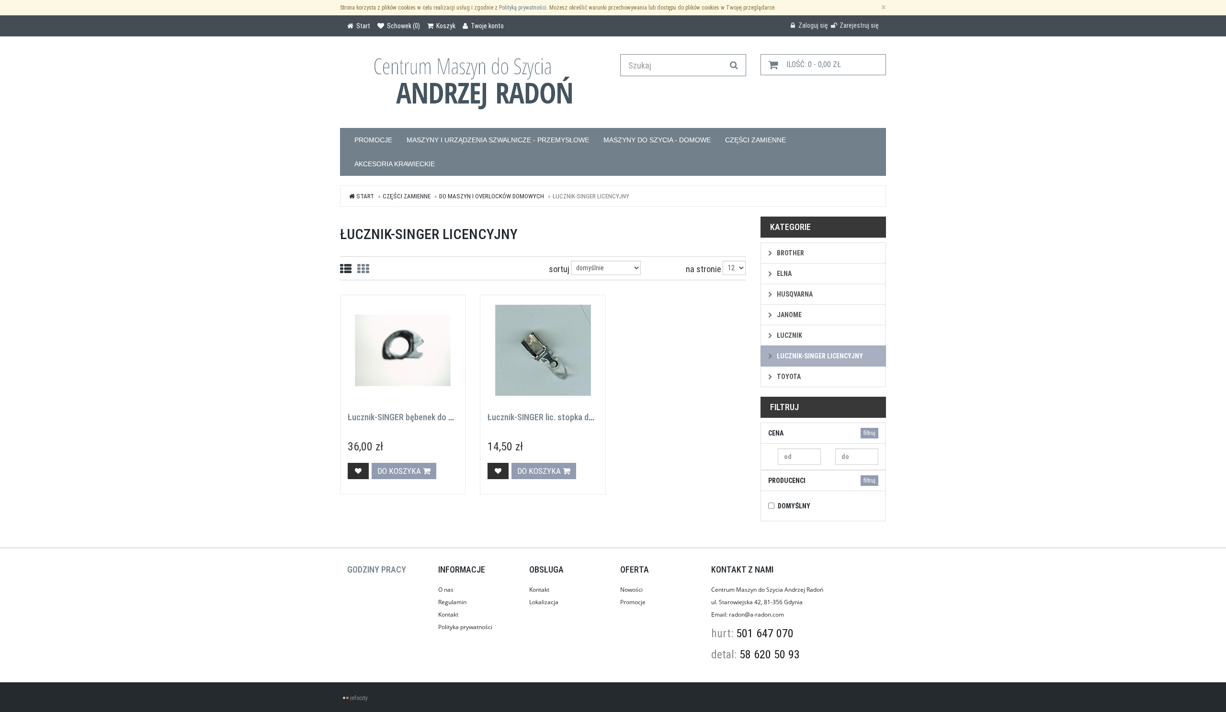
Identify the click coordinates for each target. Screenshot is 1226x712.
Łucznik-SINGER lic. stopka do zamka (553, 417)
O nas (446, 590)
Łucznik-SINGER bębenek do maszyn (412, 417)
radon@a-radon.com (756, 614)
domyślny (794, 506)
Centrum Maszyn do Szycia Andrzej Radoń (767, 590)
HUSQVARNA (794, 294)
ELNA (783, 273)
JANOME (788, 315)
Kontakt (448, 614)
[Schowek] (358, 471)
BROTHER (789, 253)
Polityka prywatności (465, 627)
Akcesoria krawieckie (394, 164)
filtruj (869, 433)
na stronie (703, 269)
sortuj (559, 269)
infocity (358, 698)
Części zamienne (755, 140)
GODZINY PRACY (376, 569)
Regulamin (452, 602)
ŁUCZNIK (788, 335)
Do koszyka (400, 471)
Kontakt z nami (742, 569)
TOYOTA (788, 376)
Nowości (631, 590)
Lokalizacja (543, 602)
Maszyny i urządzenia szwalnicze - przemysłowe (498, 140)
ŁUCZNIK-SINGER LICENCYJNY (819, 356)
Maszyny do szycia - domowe (657, 140)
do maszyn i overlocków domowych (491, 196)
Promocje (373, 140)
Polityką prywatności (522, 7)
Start (364, 196)
